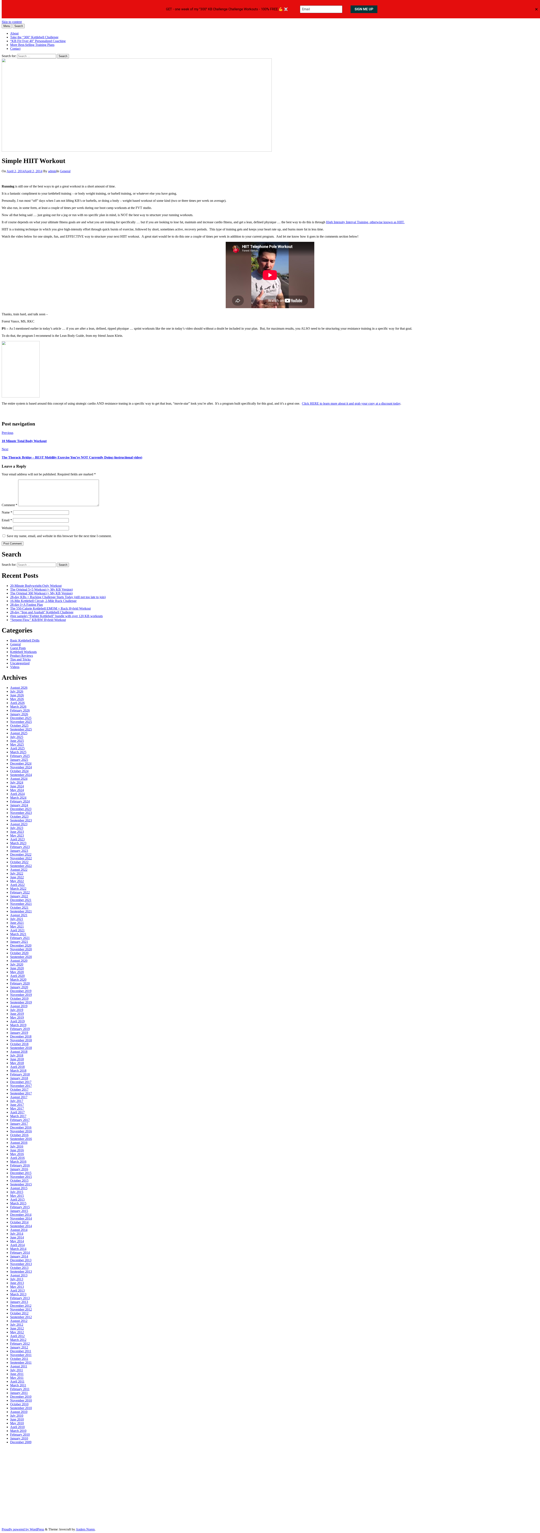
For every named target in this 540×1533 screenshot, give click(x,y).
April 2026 (17, 703)
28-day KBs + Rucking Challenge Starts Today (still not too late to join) (58, 597)
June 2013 (17, 1283)
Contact (15, 48)
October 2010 (19, 1404)
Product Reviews (21, 655)
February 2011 (20, 1389)
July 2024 (16, 782)
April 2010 (17, 1427)
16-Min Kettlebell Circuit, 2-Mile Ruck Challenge (43, 601)
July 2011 (16, 1370)
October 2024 (19, 771)
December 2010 (20, 1396)
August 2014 (18, 1230)
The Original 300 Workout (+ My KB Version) (41, 593)
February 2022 (20, 892)
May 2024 (17, 790)
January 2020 (19, 987)
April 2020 (17, 976)
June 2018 (17, 1059)
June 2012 (17, 1328)
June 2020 (17, 968)
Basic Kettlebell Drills (24, 640)
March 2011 (18, 1385)
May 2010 (17, 1423)
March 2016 (18, 1161)
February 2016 (20, 1165)
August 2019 (18, 1006)
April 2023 (17, 839)
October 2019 (19, 998)
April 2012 (17, 1336)
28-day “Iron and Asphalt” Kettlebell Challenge (41, 612)
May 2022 (17, 881)
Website (7, 528)
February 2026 (20, 710)
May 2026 (17, 699)
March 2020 (18, 979)
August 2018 (18, 1051)
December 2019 (20, 991)
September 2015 (21, 1184)
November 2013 (21, 1264)
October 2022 (19, 862)
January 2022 (19, 896)
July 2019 (16, 1010)
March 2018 (18, 1070)
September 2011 (21, 1362)
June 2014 (17, 1237)
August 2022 (18, 869)
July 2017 (16, 1101)
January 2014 (19, 1256)
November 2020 (21, 949)
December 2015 (20, 1173)
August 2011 (18, 1366)
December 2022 (20, 854)
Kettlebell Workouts (23, 652)
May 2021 (17, 926)
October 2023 (19, 816)
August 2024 (18, 778)
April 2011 (17, 1381)
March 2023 (18, 843)
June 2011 (17, 1374)
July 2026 (16, 691)
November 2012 (21, 1309)
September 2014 (21, 1226)
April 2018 (17, 1067)
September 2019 (21, 1002)
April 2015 (17, 1199)
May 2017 (17, 1108)
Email (7, 520)
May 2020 (17, 972)
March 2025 (18, 752)
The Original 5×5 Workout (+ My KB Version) (41, 589)
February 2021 (20, 938)
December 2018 (20, 1036)
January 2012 (19, 1347)
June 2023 (17, 831)
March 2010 (18, 1431)
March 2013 (18, 1294)
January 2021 (19, 941)
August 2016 (18, 1142)
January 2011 (19, 1393)
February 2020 (20, 983)
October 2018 (19, 1044)
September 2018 (21, 1048)
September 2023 (21, 820)
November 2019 (21, 995)
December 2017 (20, 1082)
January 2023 (19, 850)
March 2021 (18, 934)
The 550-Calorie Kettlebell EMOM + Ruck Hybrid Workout (50, 608)
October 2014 (19, 1222)
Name (7, 512)
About (14, 33)
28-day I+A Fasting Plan (26, 604)
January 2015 (19, 1211)
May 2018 (17, 1063)
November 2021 (21, 904)
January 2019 (19, 1032)
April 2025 (17, 748)
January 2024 (19, 805)
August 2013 (18, 1275)
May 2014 (17, 1241)
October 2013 (19, 1267)
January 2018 (19, 1078)
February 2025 (20, 756)
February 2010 (20, 1434)
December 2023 (20, 809)
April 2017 (17, 1112)
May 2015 (17, 1195)
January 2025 (19, 759)
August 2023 (18, 824)
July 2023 (16, 828)
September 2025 (21, 729)
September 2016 (21, 1139)
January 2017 (19, 1123)
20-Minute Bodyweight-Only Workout (36, 585)
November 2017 (21, 1086)
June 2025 (17, 740)
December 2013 (20, 1260)
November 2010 (21, 1400)
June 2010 (17, 1419)
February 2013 (20, 1298)
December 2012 (20, 1305)
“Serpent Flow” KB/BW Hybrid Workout (38, 620)
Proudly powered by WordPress (23, 1529)
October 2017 (19, 1089)
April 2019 (17, 1021)
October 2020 (19, 953)
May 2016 (17, 1154)
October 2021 (19, 907)
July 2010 (16, 1415)
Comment (9, 505)
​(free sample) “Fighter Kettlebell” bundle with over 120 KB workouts (56, 616)
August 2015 (18, 1188)
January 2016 (19, 1169)
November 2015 (21, 1177)
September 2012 (21, 1317)
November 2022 (21, 858)
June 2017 (17, 1104)
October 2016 (19, 1135)
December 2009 (20, 1442)
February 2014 (20, 1252)
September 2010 (21, 1408)
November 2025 (21, 722)
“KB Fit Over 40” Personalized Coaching (38, 41)
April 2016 (17, 1158)
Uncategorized (20, 663)
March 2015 (18, 1203)
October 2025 (19, 725)
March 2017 (18, 1116)
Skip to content (12, 22)
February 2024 (20, 801)
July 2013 (16, 1279)
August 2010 (18, 1412)
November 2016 (21, 1131)
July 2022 (16, 873)
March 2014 (18, 1249)
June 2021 (17, 922)
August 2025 (18, 733)
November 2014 (21, 1218)
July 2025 (16, 737)
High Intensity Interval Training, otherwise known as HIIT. (365, 222)
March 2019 (18, 1025)
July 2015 (16, 1192)
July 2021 (16, 919)
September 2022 (21, 866)
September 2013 (21, 1271)
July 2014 (16, 1233)
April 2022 (17, 885)
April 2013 (17, 1290)
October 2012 (19, 1313)
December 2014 (20, 1214)
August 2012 (18, 1321)
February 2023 (20, 847)
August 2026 (18, 687)
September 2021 (21, 911)
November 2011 (21, 1355)
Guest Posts (18, 648)
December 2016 (20, 1127)
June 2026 (17, 695)
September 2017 (21, 1093)
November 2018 (21, 1040)
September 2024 (21, 775)
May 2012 (17, 1332)
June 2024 (17, 786)
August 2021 (18, 915)
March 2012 (18, 1340)
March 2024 (18, 797)
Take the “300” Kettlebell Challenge (34, 37)
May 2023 (17, 835)
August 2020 (18, 960)
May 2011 (17, 1377)
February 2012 (20, 1343)
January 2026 (19, 714)
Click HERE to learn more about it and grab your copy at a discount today (351, 403)
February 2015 (20, 1207)
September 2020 (21, 957)
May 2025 (17, 744)
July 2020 (16, 964)
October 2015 (19, 1180)
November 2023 (21, 813)
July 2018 (16, 1055)
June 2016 (17, 1150)
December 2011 (20, 1351)
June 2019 (17, 1013)
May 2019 (17, 1017)
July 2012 (16, 1324)
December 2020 (20, 945)
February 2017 (20, 1120)
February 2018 (20, 1074)
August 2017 (18, 1097)
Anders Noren (85, 1529)
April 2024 (17, 794)
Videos (14, 667)
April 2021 (17, 930)
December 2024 (20, 763)
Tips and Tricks (20, 659)
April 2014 (17, 1245)
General (65, 171)
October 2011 (19, 1358)
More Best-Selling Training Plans (32, 45)
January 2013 (19, 1302)
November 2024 (21, 767)
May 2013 (17, 1286)
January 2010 (19, 1438)
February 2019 (20, 1029)
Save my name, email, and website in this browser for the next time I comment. (59, 536)
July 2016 (16, 1146)
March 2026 (18, 706)
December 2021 (20, 900)
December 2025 (20, 718)
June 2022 (17, 877)
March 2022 (18, 888)
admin (52, 171)
